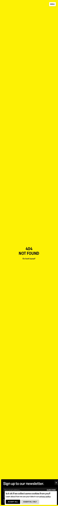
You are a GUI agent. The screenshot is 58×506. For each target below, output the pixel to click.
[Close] (56, 482)
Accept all (13, 502)
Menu (52, 4)
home (32, 258)
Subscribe (51, 490)
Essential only (30, 502)
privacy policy (44, 496)
